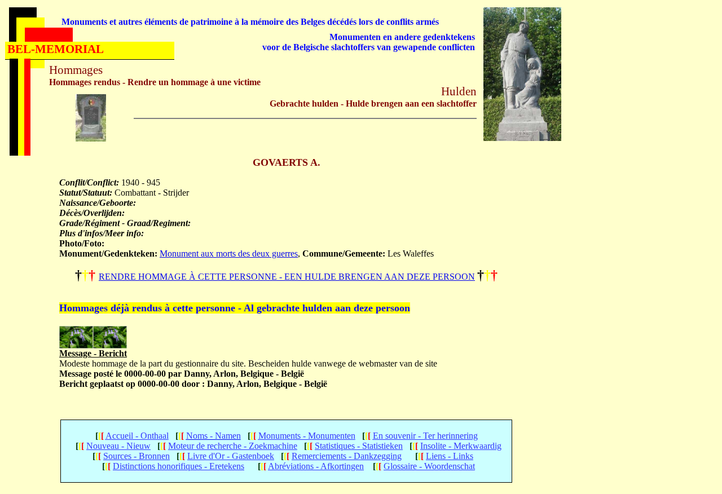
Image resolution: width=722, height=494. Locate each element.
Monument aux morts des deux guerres (229, 253)
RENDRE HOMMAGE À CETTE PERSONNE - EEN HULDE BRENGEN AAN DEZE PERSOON (287, 276)
